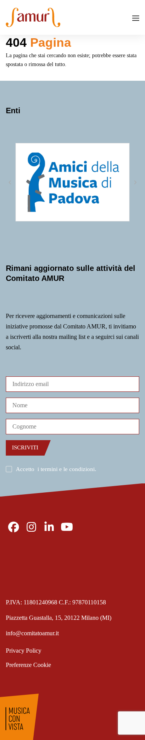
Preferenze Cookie (28, 665)
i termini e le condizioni (66, 469)
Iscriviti (25, 447)
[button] (9, 182)
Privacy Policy (23, 650)
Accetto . (56, 469)
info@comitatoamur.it (32, 633)
